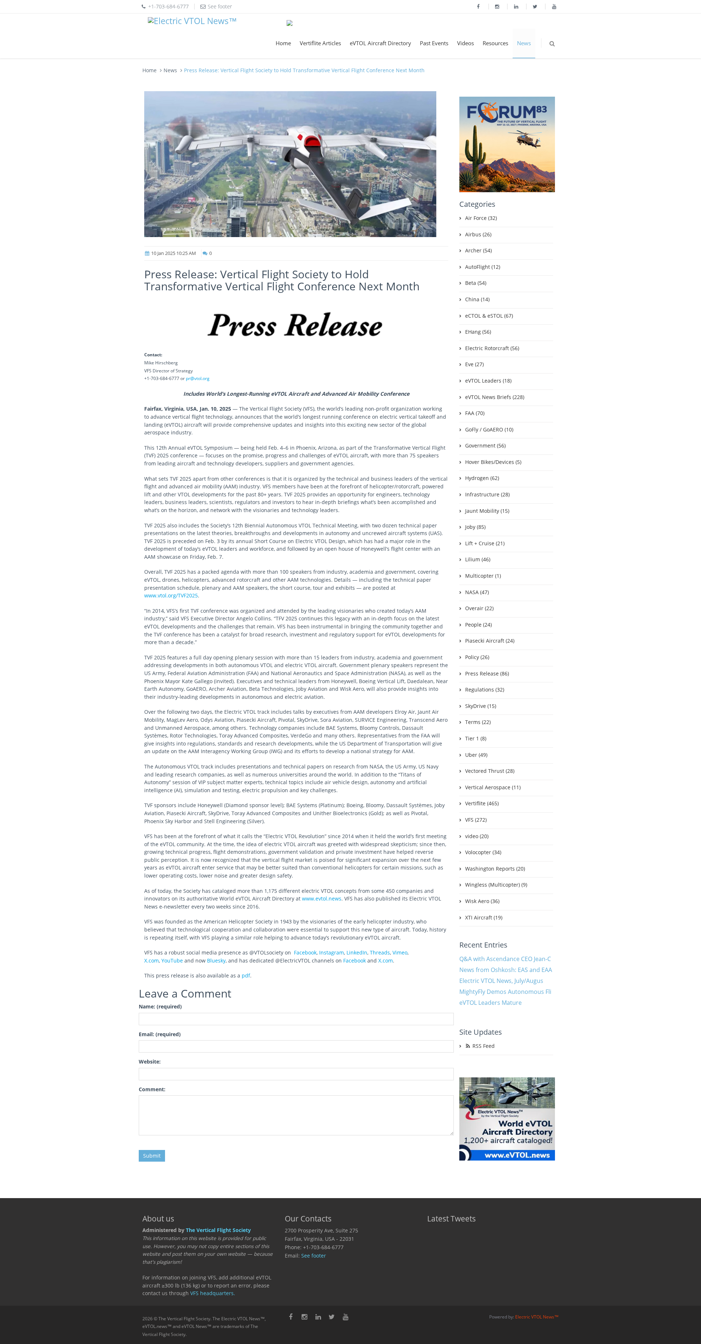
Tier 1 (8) (475, 738)
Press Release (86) (487, 673)
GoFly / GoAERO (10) (489, 429)
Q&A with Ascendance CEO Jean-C (505, 959)
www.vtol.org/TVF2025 (171, 595)
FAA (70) (474, 413)
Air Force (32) (481, 218)
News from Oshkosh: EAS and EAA (505, 970)
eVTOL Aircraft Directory (380, 43)
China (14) (477, 299)
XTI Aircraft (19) (483, 917)
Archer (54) (478, 250)
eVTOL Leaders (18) (488, 380)
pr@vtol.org (198, 378)
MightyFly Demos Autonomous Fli (505, 992)
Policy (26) (477, 657)
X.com (151, 960)
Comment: (152, 1089)
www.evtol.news (321, 898)
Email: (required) (160, 1034)
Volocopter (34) (483, 852)
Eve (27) (474, 364)
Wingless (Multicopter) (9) (496, 885)
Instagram (331, 952)
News (524, 43)
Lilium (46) (477, 559)
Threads (380, 952)
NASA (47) (477, 592)
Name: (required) (160, 1006)
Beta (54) (475, 283)
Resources (495, 43)
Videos (465, 43)
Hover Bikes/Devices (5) (493, 462)
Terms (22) (478, 722)
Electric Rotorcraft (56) (492, 348)
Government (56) (485, 445)
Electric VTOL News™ (537, 1317)
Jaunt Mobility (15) (487, 511)
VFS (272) (476, 820)
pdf (246, 975)
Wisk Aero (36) (482, 901)
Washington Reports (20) (495, 868)
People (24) (478, 624)
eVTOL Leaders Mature (490, 1003)
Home (283, 43)
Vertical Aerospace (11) (493, 787)
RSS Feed (483, 1046)
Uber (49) (476, 755)
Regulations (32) (484, 689)
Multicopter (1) (483, 576)
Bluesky (216, 960)
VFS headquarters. (212, 1293)
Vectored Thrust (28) (489, 771)
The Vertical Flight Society (218, 1230)
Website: (150, 1061)
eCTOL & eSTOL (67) (489, 316)
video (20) (477, 836)
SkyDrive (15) (480, 706)
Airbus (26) (478, 234)
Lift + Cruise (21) (485, 543)
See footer (313, 1255)
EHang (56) (478, 332)
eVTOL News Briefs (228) (494, 397)
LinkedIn (356, 952)
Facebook (305, 952)
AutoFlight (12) (482, 267)
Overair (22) (479, 608)
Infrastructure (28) (487, 494)
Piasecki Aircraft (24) (489, 641)
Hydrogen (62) (482, 478)
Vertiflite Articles (320, 43)
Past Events (434, 43)
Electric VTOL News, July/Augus (501, 981)
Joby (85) (475, 527)
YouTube (172, 960)
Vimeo (399, 952)
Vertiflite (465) (482, 803)
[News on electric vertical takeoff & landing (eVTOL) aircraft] (192, 21)
